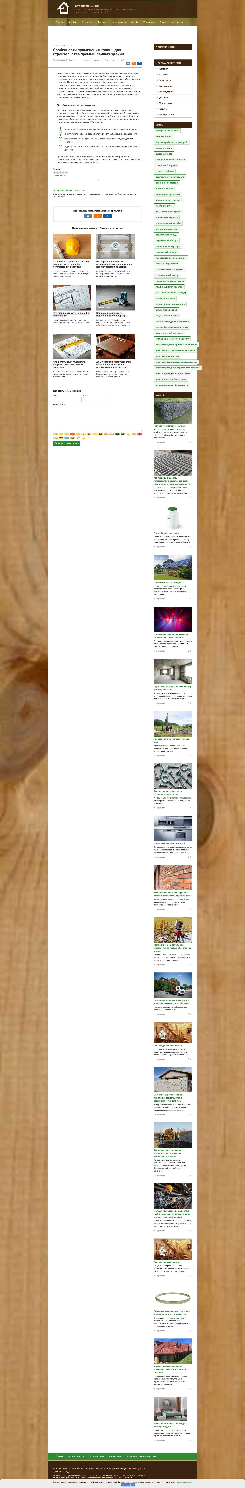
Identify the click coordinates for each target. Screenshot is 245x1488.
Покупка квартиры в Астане (167, 1262)
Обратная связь (76, 1456)
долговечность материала (170, 176)
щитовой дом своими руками (172, 327)
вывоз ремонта (164, 153)
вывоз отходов (164, 148)
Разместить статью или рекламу (141, 1456)
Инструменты (119, 22)
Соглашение (115, 1456)
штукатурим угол (165, 298)
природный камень (166, 252)
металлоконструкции (167, 229)
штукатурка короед (166, 309)
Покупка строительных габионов (170, 426)
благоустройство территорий (172, 142)
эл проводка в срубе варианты (172, 385)
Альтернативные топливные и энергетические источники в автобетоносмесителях (168, 1153)
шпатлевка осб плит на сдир (171, 292)
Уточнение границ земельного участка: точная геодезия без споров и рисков (172, 948)
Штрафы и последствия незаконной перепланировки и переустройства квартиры (114, 264)
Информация (178, 22)
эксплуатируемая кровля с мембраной (176, 344)
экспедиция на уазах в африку (172, 338)
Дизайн (134, 22)
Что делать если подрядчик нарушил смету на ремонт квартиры (69, 364)
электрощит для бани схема (171, 379)
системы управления (167, 263)
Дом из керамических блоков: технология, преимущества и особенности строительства (168, 1098)
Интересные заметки (167, 130)
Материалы (102, 22)
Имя (55, 395)
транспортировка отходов (170, 281)
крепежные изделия (167, 217)
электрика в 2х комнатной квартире (175, 350)
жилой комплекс (165, 188)
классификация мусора (168, 211)
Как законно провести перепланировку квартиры (112, 314)
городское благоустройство (170, 159)
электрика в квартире (167, 356)
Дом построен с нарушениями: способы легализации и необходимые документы (114, 364)
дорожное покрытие (167, 182)
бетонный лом (164, 136)
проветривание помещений (171, 257)
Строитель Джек (87, 6)
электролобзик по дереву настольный (176, 362)
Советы (163, 22)
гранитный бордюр (166, 165)
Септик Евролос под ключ (166, 533)
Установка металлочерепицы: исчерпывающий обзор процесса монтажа (170, 1369)
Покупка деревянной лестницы (169, 1045)
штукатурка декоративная (170, 304)
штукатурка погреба (167, 315)
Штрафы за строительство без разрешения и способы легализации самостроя (71, 264)
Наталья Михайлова (62, 190)
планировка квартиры (168, 246)
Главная (59, 22)
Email (85, 395)
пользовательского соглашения (115, 1478)
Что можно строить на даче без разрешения (71, 314)
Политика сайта (96, 1456)
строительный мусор (167, 275)
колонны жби (105, 91)
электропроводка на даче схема (173, 373)
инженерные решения (168, 194)
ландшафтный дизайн (168, 223)
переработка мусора (167, 240)
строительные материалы (170, 269)
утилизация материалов (169, 286)
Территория (149, 22)
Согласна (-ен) (128, 1485)
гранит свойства (165, 171)
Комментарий (59, 404)
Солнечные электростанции (167, 582)
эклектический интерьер (169, 333)
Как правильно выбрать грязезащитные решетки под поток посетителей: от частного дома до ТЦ (172, 481)
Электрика (87, 22)
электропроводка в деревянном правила (178, 367)
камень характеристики (169, 200)
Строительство (94, 60)
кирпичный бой (164, 205)
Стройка (72, 22)
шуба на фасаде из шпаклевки (172, 321)
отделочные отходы (166, 234)
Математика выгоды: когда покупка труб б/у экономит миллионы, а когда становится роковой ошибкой (172, 1214)
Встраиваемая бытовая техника (169, 843)
